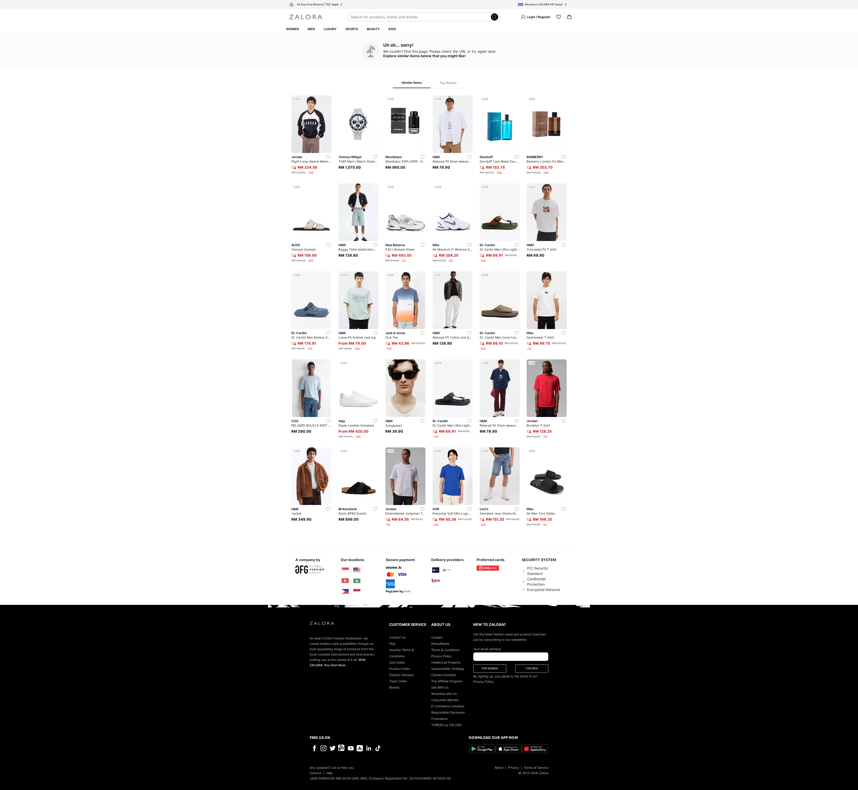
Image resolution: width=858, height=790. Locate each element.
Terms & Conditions (445, 650)
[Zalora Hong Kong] (345, 580)
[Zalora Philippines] (345, 591)
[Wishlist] (558, 17)
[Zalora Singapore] (345, 570)
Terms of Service (536, 767)
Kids (392, 29)
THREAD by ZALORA (446, 725)
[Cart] (569, 17)
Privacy (513, 767)
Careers (437, 637)
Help (329, 773)
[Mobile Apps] (359, 748)
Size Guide (397, 662)
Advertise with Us (444, 694)
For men (532, 668)
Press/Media (440, 643)
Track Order (398, 681)
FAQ (392, 643)
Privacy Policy (441, 656)
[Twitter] (332, 748)
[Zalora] (305, 17)
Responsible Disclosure (448, 712)
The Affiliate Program (446, 681)
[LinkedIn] (368, 748)
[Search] (494, 17)
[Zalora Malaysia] (356, 570)
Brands (394, 687)
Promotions (439, 719)
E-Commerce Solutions (447, 706)
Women (292, 29)
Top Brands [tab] (448, 83)
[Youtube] (350, 748)
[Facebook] (314, 748)
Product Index (399, 669)
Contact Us (397, 637)
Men (311, 29)
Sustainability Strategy (447, 669)
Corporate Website (444, 700)
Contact (315, 773)
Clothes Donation (443, 675)
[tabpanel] (429, 311)
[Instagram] (323, 748)
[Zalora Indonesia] (356, 591)
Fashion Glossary (401, 675)
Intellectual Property (446, 662)
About (499, 767)
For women (490, 668)
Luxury (330, 29)
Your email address (487, 649)
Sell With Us (439, 687)
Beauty (373, 29)
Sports (351, 29)
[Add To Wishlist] (328, 157)
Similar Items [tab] (412, 82)
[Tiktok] (406, 748)
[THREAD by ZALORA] (341, 748)
